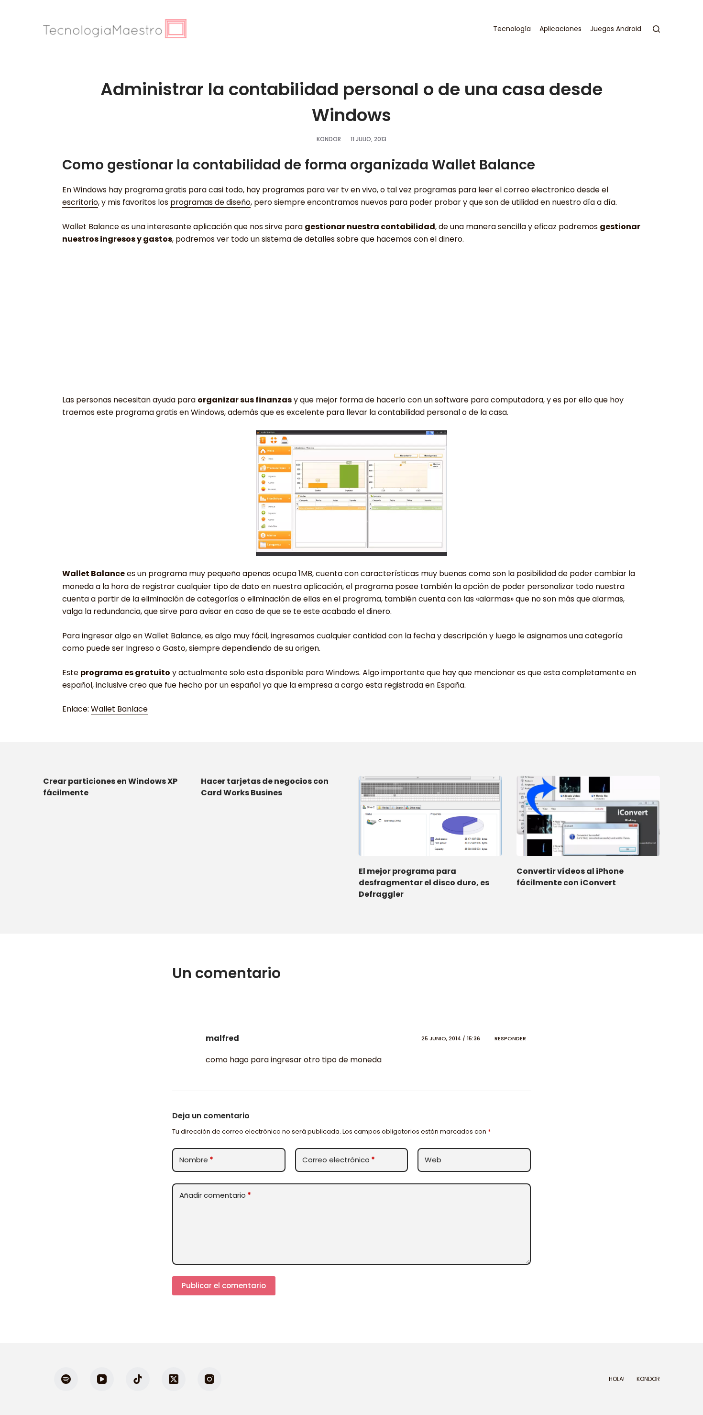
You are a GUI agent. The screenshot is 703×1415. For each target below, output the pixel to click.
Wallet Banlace (119, 708)
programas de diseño (210, 202)
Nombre (196, 1160)
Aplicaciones (560, 28)
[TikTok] (138, 1379)
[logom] (115, 28)
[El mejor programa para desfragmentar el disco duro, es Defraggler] (430, 816)
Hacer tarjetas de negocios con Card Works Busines (265, 787)
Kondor (648, 1379)
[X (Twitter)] (174, 1379)
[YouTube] (102, 1379)
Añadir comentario (215, 1195)
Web (433, 1160)
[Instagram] (209, 1379)
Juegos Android (615, 28)
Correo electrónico (338, 1160)
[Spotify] (66, 1379)
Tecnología (512, 28)
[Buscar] (656, 29)
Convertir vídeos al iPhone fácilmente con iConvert (570, 877)
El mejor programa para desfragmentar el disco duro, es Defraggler (424, 883)
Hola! (617, 1379)
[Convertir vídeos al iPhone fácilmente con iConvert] (588, 816)
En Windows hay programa (112, 189)
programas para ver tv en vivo (319, 189)
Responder (510, 1038)
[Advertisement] (351, 324)
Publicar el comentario (224, 1286)
